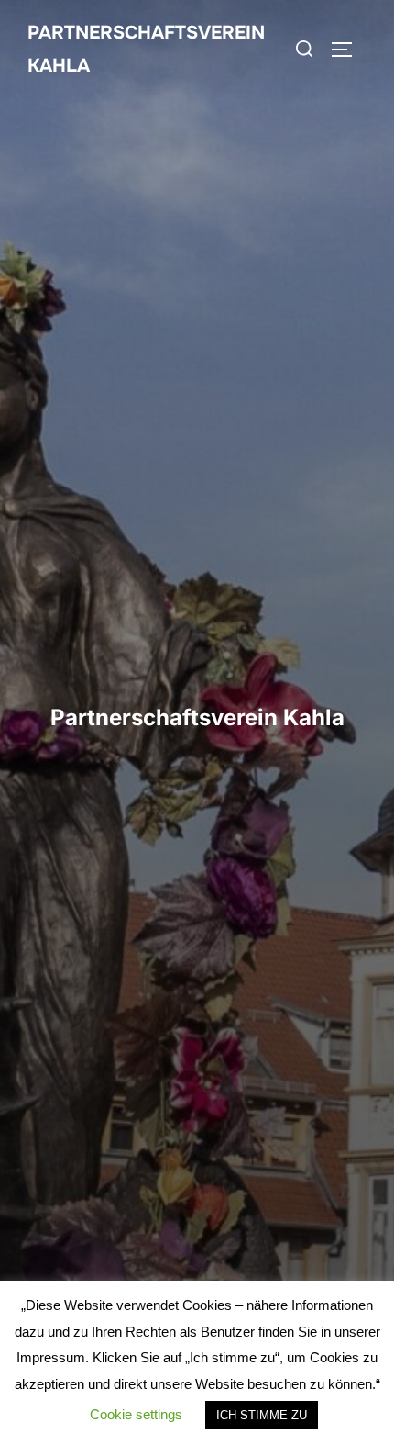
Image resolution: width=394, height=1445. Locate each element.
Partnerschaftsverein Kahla (146, 49)
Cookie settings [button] (136, 1414)
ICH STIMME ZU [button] (261, 1415)
